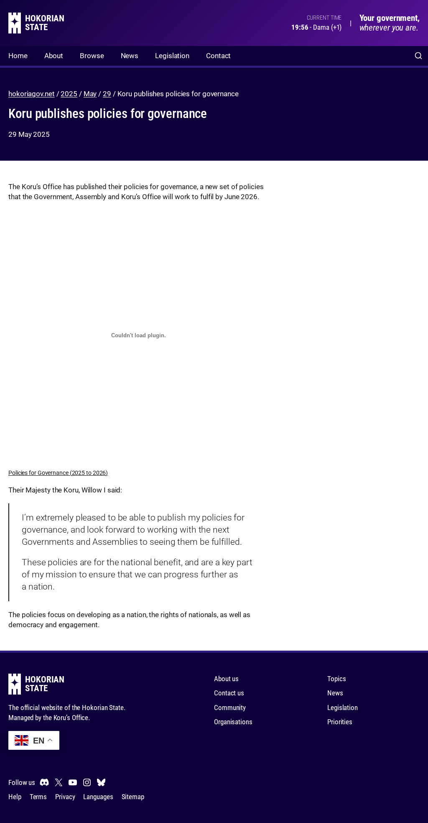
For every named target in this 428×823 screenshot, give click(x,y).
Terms (38, 796)
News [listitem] (130, 55)
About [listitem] (54, 55)
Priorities (339, 722)
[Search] (418, 56)
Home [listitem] (18, 55)
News (335, 693)
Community (230, 707)
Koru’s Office (71, 717)
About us (226, 678)
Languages (98, 796)
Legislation (342, 707)
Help (14, 796)
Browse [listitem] (92, 55)
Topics (336, 678)
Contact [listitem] (218, 55)
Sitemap (133, 796)
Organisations (233, 722)
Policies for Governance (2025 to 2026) (58, 472)
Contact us (229, 693)
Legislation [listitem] (172, 55)
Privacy (65, 796)
